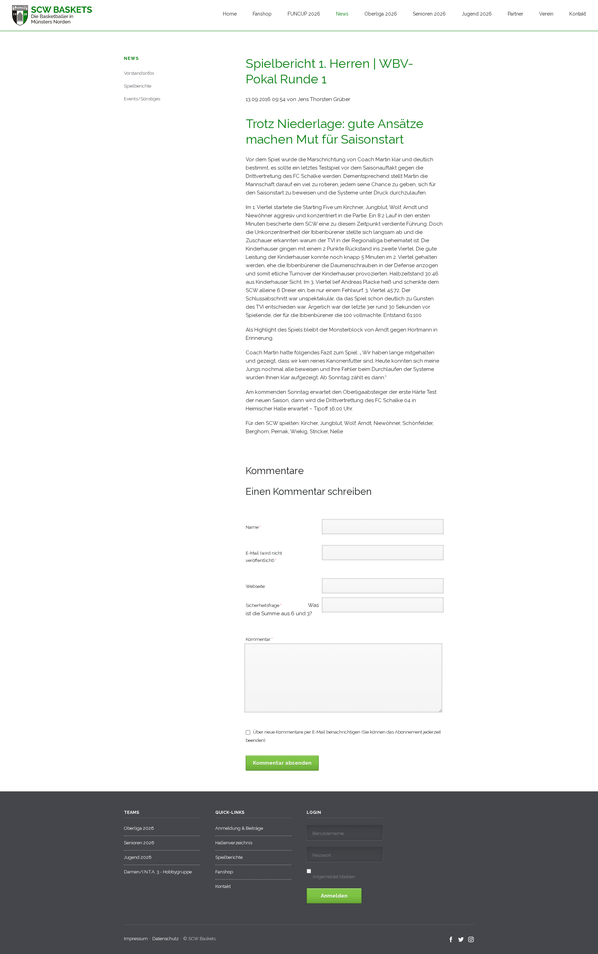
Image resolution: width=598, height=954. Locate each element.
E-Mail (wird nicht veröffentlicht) (264, 556)
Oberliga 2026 (380, 14)
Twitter (461, 939)
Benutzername (328, 833)
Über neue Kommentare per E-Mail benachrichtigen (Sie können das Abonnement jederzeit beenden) (343, 736)
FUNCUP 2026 (304, 14)
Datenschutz (165, 938)
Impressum (136, 938)
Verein (546, 14)
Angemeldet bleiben (333, 876)
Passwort (321, 855)
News (342, 14)
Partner (515, 14)
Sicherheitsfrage (272, 605)
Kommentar (259, 639)
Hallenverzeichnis (233, 842)
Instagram (471, 939)
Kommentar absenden (282, 763)
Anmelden (334, 896)
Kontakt (577, 14)
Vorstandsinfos (139, 73)
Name (256, 527)
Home (230, 14)
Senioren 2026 (429, 14)
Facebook (451, 939)
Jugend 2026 (477, 14)
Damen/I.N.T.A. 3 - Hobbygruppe (158, 871)
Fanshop (262, 14)
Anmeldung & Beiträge (239, 828)
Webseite (255, 586)
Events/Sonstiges (142, 98)
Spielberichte (137, 86)
